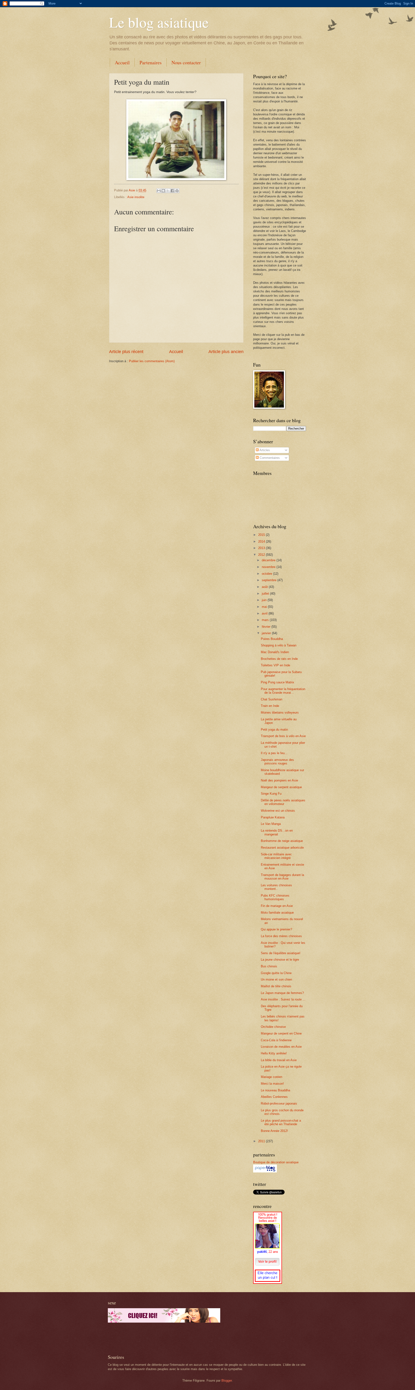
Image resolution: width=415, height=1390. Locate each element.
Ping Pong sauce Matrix (277, 682)
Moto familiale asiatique (277, 912)
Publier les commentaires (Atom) (152, 361)
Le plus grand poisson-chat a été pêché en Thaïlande (281, 1122)
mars (266, 620)
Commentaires (269, 458)
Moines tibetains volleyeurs (280, 712)
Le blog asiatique (159, 22)
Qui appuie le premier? (276, 929)
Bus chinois (269, 966)
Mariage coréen (271, 1077)
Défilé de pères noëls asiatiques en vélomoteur (283, 802)
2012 (262, 554)
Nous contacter (186, 62)
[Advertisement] (164, 1338)
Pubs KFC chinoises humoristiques (275, 897)
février (266, 626)
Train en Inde (270, 706)
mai (265, 607)
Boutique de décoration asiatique (276, 1162)
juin (265, 600)
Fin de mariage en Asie (277, 906)
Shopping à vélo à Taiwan (278, 645)
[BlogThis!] (163, 190)
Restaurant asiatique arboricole (282, 847)
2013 (262, 548)
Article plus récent (126, 351)
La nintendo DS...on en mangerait (277, 832)
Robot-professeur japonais (279, 1103)
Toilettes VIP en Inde (275, 665)
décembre (269, 560)
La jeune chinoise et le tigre (280, 959)
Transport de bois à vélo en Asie (283, 736)
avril (265, 613)
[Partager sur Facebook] (172, 190)
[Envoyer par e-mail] (158, 190)
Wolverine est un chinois (278, 810)
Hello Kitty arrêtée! (274, 1053)
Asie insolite (135, 197)
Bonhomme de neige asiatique (282, 841)
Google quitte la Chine (276, 973)
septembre (269, 580)
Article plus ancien (226, 351)
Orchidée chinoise (273, 1027)
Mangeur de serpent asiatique (281, 787)
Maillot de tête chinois (276, 986)
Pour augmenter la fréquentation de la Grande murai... (283, 690)
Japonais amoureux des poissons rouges (277, 761)
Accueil (122, 62)
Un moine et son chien (276, 979)
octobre (267, 573)
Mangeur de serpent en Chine (281, 1033)
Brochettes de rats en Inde (279, 659)
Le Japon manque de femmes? (282, 993)
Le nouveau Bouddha (275, 1090)
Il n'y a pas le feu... (274, 753)
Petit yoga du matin (274, 729)
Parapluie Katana (273, 817)
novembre (269, 567)
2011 (262, 1141)
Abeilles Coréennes (274, 1097)
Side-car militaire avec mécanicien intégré (276, 856)
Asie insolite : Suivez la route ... (283, 999)
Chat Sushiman (271, 699)
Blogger (226, 1380)
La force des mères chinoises (281, 936)
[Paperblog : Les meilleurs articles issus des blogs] (265, 1171)
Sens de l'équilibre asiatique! (280, 953)
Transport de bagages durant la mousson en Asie (282, 876)
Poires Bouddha (272, 639)
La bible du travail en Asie (279, 1060)
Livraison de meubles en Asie (281, 1046)
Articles (264, 450)
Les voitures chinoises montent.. (276, 887)
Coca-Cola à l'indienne (276, 1040)
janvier (267, 633)
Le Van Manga (271, 824)
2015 (262, 535)
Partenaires (151, 62)
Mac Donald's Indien (275, 652)
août (265, 587)
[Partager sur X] (167, 190)
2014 (262, 541)
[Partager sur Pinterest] (177, 190)
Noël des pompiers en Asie (279, 780)
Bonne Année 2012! (274, 1131)
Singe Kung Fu (271, 793)
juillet (266, 593)
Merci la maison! (272, 1083)
